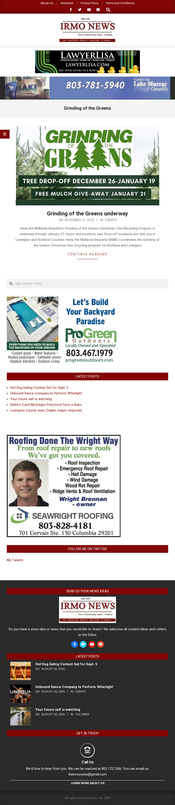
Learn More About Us (87, 783)
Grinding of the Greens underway (87, 213)
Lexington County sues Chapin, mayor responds (46, 410)
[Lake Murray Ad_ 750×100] (87, 78)
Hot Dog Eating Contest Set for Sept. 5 (39, 388)
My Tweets (15, 560)
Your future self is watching (31, 399)
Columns (82, 714)
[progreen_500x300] (64, 299)
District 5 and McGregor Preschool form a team (46, 405)
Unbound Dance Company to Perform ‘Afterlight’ (46, 393)
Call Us (88, 762)
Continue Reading (87, 254)
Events (111, 220)
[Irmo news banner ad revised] (87, 52)
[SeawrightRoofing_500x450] (64, 438)
